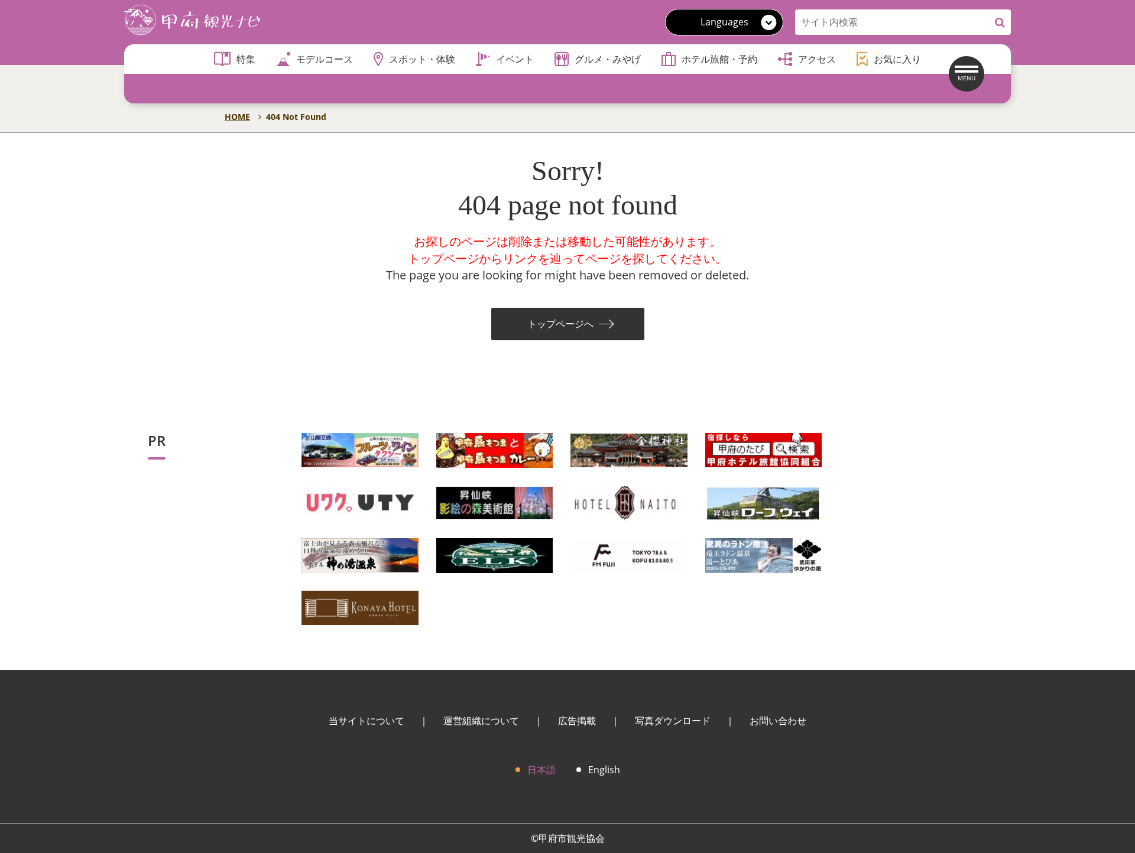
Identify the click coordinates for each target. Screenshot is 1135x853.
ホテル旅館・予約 (719, 59)
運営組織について (481, 720)
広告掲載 (577, 720)
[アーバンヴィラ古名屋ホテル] (360, 607)
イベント (515, 59)
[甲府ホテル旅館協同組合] (763, 449)
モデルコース (324, 59)
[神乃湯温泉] (360, 554)
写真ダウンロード (673, 720)
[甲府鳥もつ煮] (494, 449)
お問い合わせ (778, 720)
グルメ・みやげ (608, 59)
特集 (245, 59)
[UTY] (360, 502)
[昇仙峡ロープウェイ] (763, 502)
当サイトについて (366, 720)
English (604, 769)
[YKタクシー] (360, 449)
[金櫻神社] (629, 449)
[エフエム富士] (629, 554)
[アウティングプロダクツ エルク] (494, 554)
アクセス (817, 59)
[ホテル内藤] (629, 502)
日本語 (541, 769)
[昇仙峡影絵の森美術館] (494, 502)
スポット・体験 (422, 59)
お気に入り (897, 59)
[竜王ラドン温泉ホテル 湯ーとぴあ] (763, 554)
